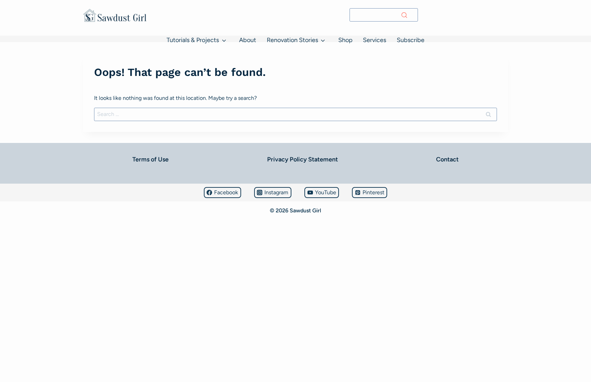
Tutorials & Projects (193, 40)
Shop (345, 40)
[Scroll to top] (8, 357)
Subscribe (410, 40)
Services (374, 40)
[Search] (404, 15)
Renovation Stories (292, 40)
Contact (447, 159)
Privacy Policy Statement (302, 159)
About (247, 40)
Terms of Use (150, 159)
